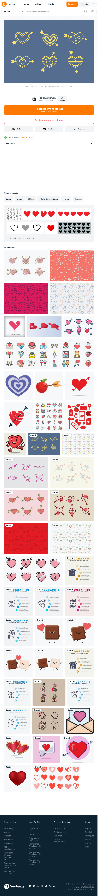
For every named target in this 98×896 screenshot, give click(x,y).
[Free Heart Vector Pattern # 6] (26, 297)
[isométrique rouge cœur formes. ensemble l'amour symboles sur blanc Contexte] (44, 325)
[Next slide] (88, 198)
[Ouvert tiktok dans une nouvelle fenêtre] (46, 885)
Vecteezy (7, 831)
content (78, 197)
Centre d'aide (58, 827)
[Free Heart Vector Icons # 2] (26, 471)
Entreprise (8, 838)
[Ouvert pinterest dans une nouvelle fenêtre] (42, 885)
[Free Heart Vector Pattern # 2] (72, 536)
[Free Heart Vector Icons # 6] (26, 504)
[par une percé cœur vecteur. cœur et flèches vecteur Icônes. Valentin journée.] (79, 384)
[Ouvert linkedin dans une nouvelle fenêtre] (38, 885)
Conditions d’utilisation (83, 884)
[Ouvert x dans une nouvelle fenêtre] (50, 885)
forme (66, 197)
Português (87, 834)
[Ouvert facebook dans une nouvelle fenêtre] (30, 885)
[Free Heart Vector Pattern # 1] (26, 536)
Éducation (8, 842)
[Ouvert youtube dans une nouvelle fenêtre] (54, 885)
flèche (31, 197)
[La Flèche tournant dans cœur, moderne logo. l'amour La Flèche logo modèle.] (14, 325)
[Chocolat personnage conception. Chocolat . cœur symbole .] (49, 630)
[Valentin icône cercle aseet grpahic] (48, 719)
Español (86, 831)
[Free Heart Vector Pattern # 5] (78, 443)
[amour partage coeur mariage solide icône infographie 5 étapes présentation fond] (79, 600)
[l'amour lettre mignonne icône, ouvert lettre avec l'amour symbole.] (80, 719)
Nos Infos (56, 834)
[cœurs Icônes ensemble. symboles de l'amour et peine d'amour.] (33, 569)
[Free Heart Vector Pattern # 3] (72, 264)
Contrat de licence (32, 828)
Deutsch (86, 838)
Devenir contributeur (57, 839)
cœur (8, 197)
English (86, 827)
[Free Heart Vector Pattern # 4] (72, 297)
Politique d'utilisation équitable (78, 888)
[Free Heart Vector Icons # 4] (72, 471)
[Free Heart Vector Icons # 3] (26, 264)
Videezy (7, 834)
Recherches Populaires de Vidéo (34, 860)
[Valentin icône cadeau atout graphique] (49, 691)
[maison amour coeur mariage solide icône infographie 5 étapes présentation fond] (79, 569)
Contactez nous (59, 831)
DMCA (30, 833)
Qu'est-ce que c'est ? (27, 137)
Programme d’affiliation (33, 837)
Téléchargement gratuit (49, 110)
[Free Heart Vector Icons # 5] (44, 443)
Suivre (62, 100)
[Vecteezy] (4, 4)
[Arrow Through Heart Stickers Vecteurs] (79, 325)
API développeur (9, 846)
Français (86, 842)
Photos (25, 4)
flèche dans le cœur (49, 197)
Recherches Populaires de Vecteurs (34, 844)
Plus (85, 846)
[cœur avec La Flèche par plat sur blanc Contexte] (18, 415)
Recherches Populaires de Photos (34, 852)
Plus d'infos (10, 142)
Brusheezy (8, 827)
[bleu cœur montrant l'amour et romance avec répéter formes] (18, 384)
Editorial (50, 4)
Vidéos (38, 4)
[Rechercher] (85, 11)
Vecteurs (12, 4)
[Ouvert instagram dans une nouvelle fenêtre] (34, 885)
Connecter (84, 4)
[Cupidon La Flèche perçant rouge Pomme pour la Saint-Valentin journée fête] (49, 384)
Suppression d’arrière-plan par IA (10, 864)
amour (20, 197)
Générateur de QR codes (9, 871)
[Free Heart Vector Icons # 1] (72, 504)
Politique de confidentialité (82, 886)
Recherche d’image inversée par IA (9, 854)
